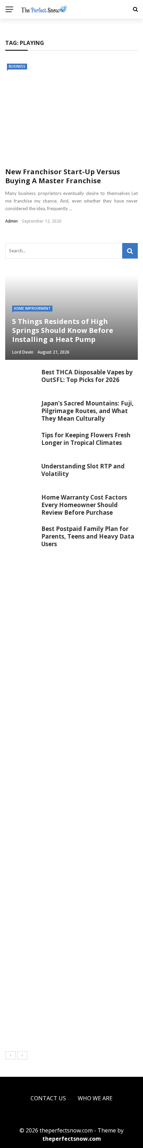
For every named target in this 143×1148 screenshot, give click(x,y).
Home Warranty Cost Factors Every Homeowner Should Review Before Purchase (84, 504)
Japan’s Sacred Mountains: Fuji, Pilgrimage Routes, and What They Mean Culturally (87, 410)
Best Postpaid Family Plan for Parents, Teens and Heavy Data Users (87, 536)
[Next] (22, 1055)
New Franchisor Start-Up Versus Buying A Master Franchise (62, 176)
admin (11, 221)
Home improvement (32, 308)
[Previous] (10, 1055)
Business (17, 66)
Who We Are (95, 1098)
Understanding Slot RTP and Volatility (83, 470)
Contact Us (48, 1098)
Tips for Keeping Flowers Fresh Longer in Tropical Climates (86, 439)
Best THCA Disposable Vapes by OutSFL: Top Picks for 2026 (87, 376)
